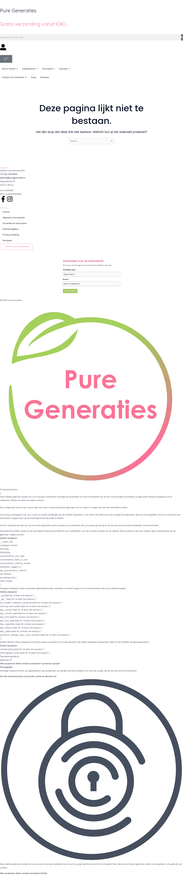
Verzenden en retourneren (14, 223)
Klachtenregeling (10, 229)
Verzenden (70, 291)
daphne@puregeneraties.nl (12, 177)
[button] (91, 770)
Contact (6, 212)
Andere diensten (7, 642)
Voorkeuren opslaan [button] (50, 663)
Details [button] (44, 873)
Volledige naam (69, 270)
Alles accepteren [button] (7, 663)
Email (66, 279)
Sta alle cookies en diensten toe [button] (41, 676)
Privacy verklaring (10, 234)
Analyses (4, 588)
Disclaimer (7, 240)
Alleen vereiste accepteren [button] (28, 663)
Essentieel (4, 531)
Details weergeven (8, 538)
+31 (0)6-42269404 (8, 174)
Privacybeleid (6, 667)
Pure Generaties (18, 10)
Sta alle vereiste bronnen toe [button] (13, 676)
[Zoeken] (182, 37)
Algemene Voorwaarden (13, 217)
